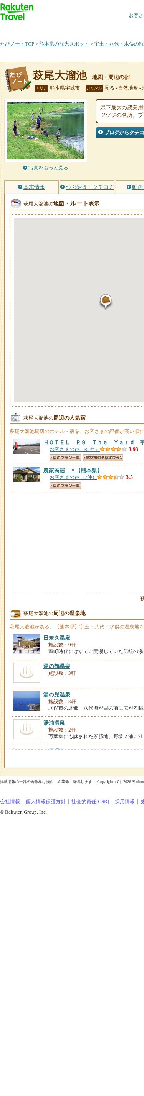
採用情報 (125, 801)
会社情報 (10, 801)
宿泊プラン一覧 (65, 457)
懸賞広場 (89, 28)
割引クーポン (121, 28)
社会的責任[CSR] (90, 801)
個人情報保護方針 (46, 801)
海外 (58, 28)
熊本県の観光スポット (64, 44)
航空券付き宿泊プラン (103, 457)
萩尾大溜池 (60, 75)
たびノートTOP (17, 44)
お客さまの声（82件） (75, 449)
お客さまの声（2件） (73, 477)
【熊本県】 (73, 470)
